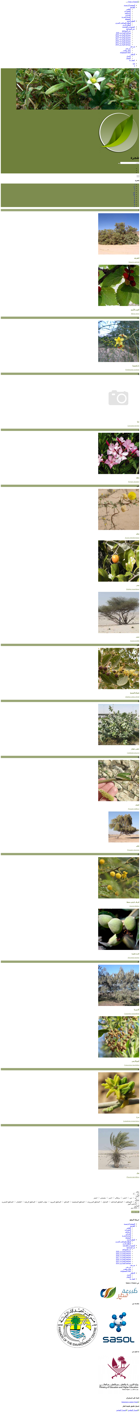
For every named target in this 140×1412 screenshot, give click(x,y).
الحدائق (66, 1202)
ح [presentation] (134, 188)
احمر (110, 1198)
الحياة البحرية (126, 17)
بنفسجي (103, 1198)
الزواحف (128, 13)
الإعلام (133, 54)
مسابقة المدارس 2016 (123, 40)
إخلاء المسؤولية (125, 52)
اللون (137, 1196)
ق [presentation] (134, 200)
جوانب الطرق (43, 1202)
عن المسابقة (130, 29)
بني (130, 1198)
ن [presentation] (134, 206)
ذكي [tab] (133, 172)
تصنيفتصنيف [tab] (131, 170)
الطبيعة (132, 7)
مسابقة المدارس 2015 (123, 42)
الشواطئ (128, 1202)
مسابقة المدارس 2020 (123, 33)
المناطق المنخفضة (78, 1202)
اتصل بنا (132, 60)
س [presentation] (134, 192)
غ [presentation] (134, 198)
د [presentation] (134, 190)
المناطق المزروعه (93, 1202)
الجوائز (128, 58)
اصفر (96, 1198)
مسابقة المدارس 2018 (123, 37)
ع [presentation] (134, 196)
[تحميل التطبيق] (133, 1410)
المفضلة (128, 19)
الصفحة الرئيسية (129, 5)
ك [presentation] (134, 202)
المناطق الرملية (30, 1202)
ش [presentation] (134, 194)
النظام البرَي (127, 25)
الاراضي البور (132, 1204)
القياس (136, 1206)
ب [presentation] (134, 186)
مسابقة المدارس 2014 (123, 44)
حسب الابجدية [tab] (130, 168)
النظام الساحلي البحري (123, 23)
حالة (137, 1192)
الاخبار (128, 56)
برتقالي (117, 1198)
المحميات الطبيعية (128, 27)
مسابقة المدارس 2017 (123, 39)
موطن (137, 1200)
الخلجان (19, 1202)
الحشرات (127, 11)
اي (135, 1198)
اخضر (124, 1198)
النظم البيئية (131, 21)
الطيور (128, 9)
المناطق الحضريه (8, 1202)
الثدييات (128, 15)
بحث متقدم (135, 1212)
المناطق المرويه (55, 1202)
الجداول (105, 1202)
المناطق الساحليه (116, 1202)
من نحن (132, 46)
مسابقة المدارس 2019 (123, 35)
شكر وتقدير (127, 50)
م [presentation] (134, 204)
